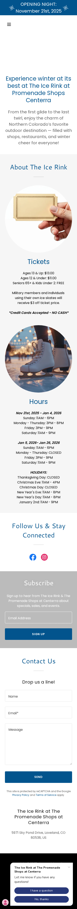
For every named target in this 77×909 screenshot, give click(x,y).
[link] (33, 558)
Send (38, 777)
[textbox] (38, 617)
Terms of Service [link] (46, 795)
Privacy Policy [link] (20, 795)
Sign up (38, 634)
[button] (12, 24)
